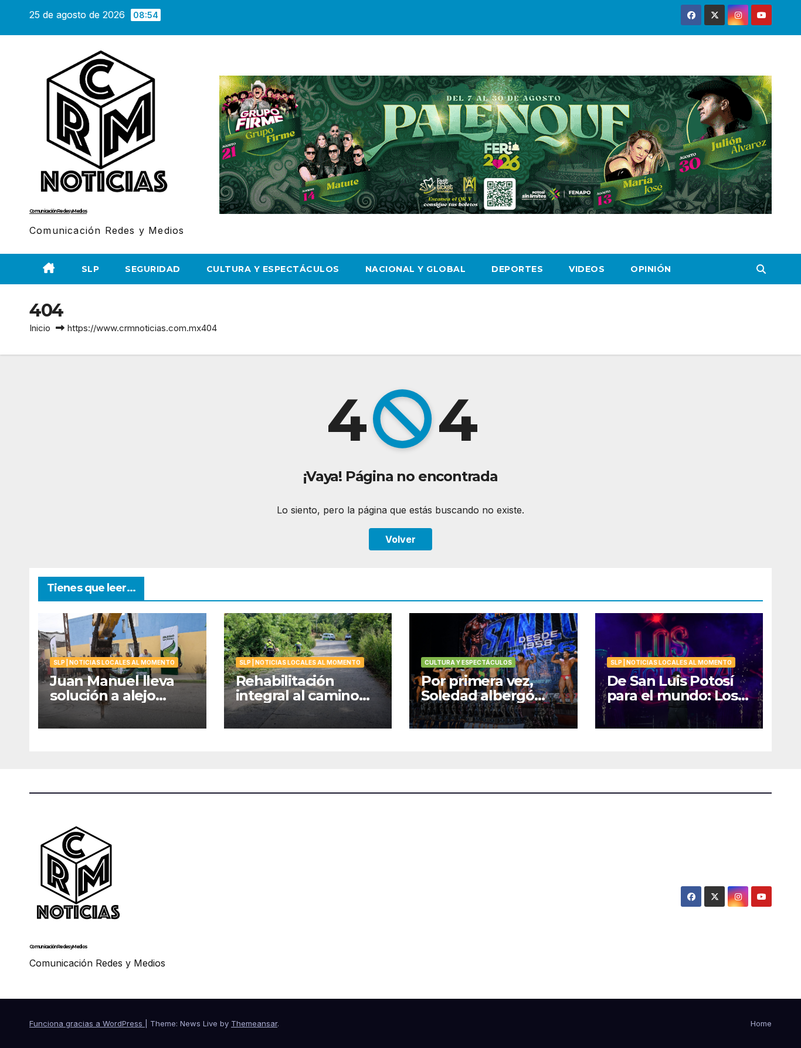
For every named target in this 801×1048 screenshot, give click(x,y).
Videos (587, 269)
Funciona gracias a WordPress (87, 1023)
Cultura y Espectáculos (273, 269)
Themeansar (254, 1023)
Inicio (39, 328)
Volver (400, 539)
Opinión (650, 269)
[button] (761, 269)
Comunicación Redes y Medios (58, 211)
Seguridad (153, 269)
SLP (91, 269)
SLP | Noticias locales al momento (114, 662)
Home (761, 1023)
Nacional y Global (415, 269)
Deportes (517, 269)
